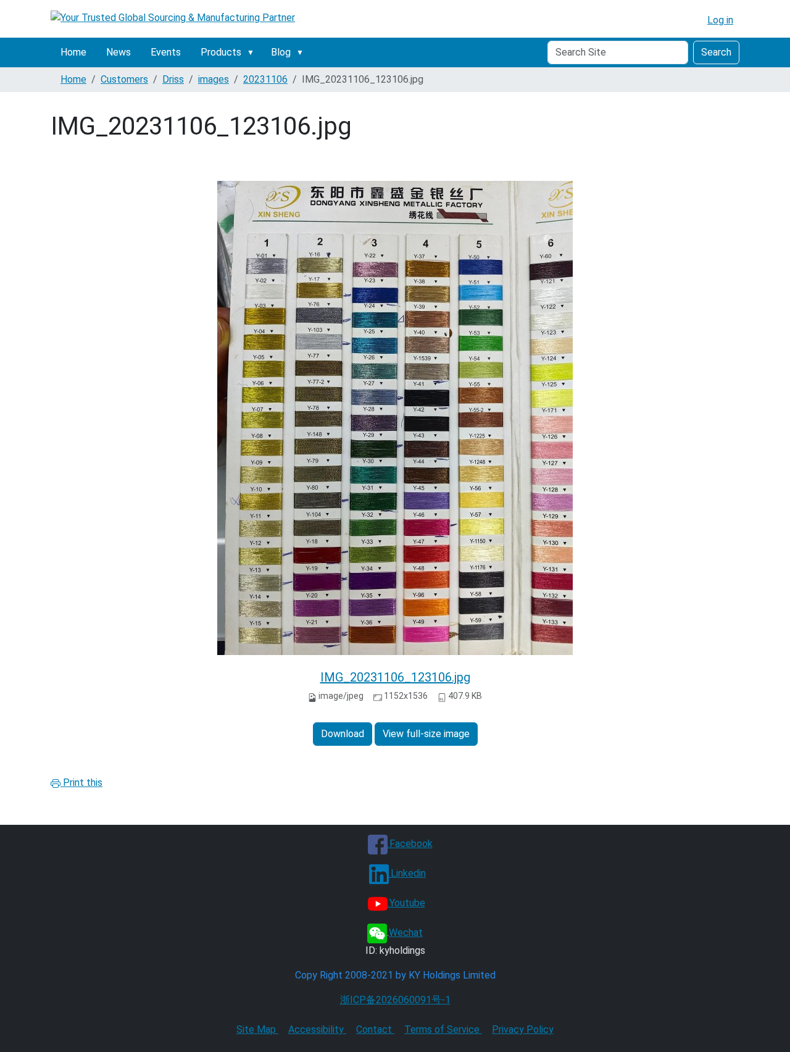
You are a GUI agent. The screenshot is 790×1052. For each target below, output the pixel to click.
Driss (173, 79)
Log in (720, 20)
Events (166, 52)
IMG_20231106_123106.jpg (395, 677)
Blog (281, 52)
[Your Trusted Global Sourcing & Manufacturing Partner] (173, 17)
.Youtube (406, 903)
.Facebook (410, 844)
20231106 (265, 79)
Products (221, 52)
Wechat (406, 932)
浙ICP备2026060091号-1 (395, 1000)
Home (73, 52)
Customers (124, 79)
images (213, 79)
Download (342, 734)
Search (716, 52)
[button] (253, 52)
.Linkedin (407, 873)
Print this (81, 782)
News (118, 52)
